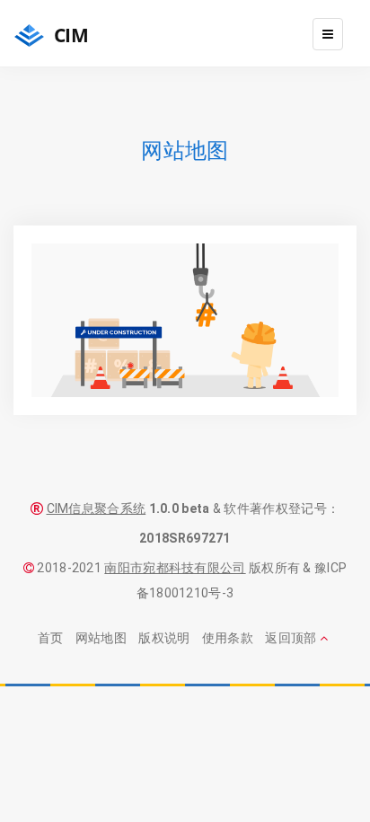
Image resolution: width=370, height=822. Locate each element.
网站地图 (101, 638)
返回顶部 (292, 638)
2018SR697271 (185, 538)
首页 (51, 638)
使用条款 (227, 638)
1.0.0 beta (179, 508)
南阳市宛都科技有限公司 (174, 568)
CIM (68, 35)
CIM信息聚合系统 (96, 508)
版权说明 (163, 638)
